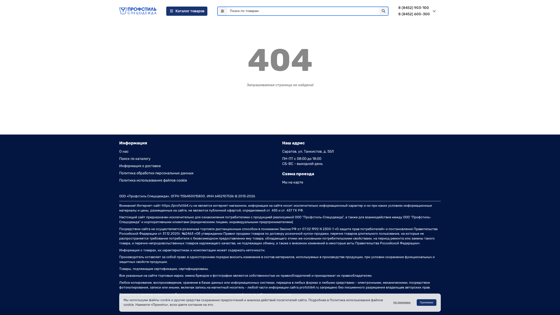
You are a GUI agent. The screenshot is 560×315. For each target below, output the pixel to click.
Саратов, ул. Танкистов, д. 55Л (308, 151)
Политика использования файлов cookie (153, 180)
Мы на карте (292, 182)
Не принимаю (402, 302)
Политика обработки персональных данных (156, 173)
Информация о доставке (140, 166)
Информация (133, 142)
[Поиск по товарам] (383, 11)
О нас (124, 151)
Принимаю (426, 302)
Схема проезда (298, 173)
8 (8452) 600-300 (414, 14)
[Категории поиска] (222, 11)
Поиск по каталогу (134, 159)
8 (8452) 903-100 (413, 8)
